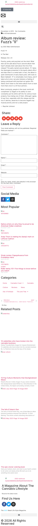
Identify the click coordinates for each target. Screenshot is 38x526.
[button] (19, 21)
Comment (5, 134)
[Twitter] (8, 199)
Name (3, 157)
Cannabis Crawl (16, 283)
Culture (5, 287)
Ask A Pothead (8, 292)
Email (3, 165)
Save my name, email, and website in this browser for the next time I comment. (18, 182)
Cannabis (30, 283)
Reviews (14, 287)
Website (3, 172)
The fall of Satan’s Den (10, 409)
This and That (21, 292)
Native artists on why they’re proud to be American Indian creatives (17, 225)
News (23, 287)
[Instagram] (12, 199)
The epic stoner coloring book (13, 467)
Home (5, 283)
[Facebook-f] (3, 199)
